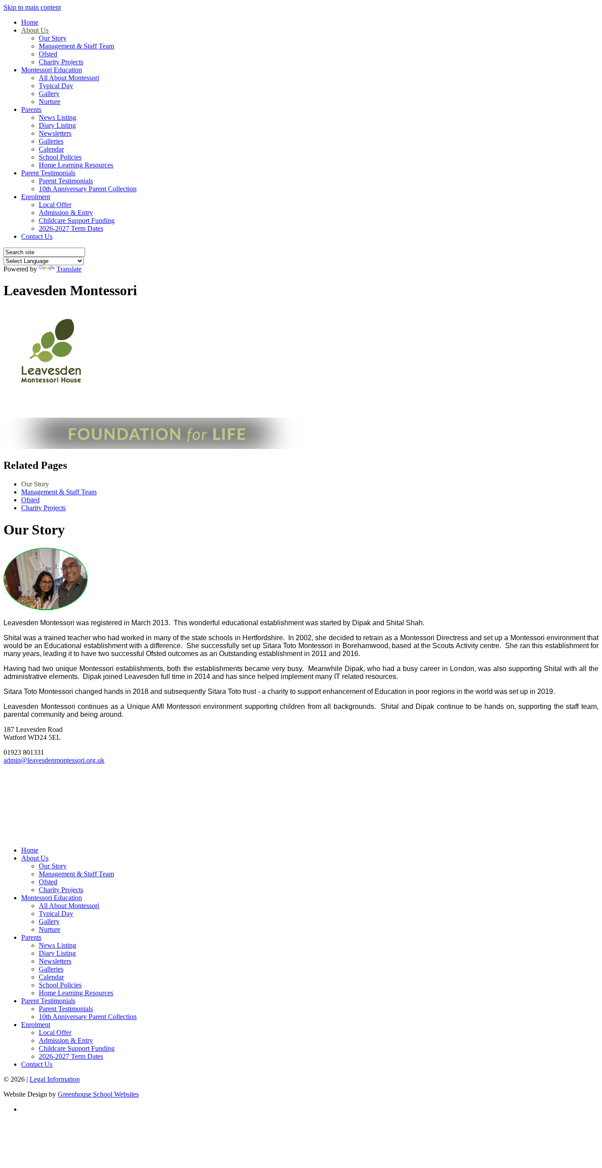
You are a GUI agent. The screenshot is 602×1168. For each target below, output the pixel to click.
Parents (31, 109)
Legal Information (55, 1079)
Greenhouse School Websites (98, 1094)
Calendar (51, 149)
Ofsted (48, 54)
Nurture (49, 101)
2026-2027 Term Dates (71, 228)
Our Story (53, 38)
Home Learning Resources (76, 165)
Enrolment (35, 196)
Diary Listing (57, 125)
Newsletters (55, 133)
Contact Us (36, 236)
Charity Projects (61, 62)
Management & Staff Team (76, 46)
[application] (301, 804)
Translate (69, 269)
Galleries (51, 141)
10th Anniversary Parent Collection (88, 189)
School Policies (60, 157)
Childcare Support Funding (77, 220)
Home (29, 22)
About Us (34, 30)
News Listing (57, 117)
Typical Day (56, 85)
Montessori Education (51, 70)
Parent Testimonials (48, 173)
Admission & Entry (66, 212)
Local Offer (55, 204)
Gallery (49, 93)
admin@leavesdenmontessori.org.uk (54, 760)
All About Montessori (69, 78)
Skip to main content (32, 7)
